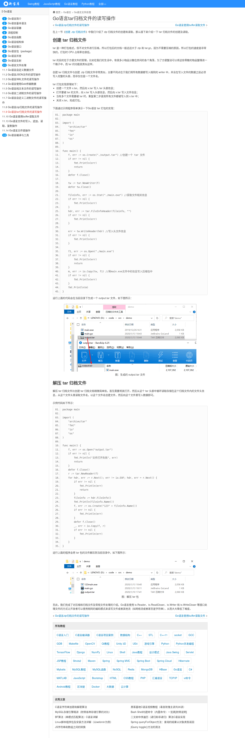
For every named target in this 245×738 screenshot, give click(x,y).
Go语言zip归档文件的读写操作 (25, 107)
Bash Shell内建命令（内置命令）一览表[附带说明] (159, 712)
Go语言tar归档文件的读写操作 (25, 111)
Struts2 (77, 661)
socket (178, 635)
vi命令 (187, 678)
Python (165, 643)
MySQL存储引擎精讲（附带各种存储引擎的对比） (83, 712)
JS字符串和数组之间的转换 (70, 727)
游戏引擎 (149, 643)
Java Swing (172, 652)
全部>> (102, 4)
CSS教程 (129, 678)
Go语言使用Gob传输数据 (22, 84)
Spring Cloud (164, 661)
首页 (58, 12)
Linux (110, 652)
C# (190, 669)
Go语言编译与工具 (18, 135)
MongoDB (146, 669)
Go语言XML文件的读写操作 (23, 79)
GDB (59, 643)
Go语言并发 (14, 56)
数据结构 (125, 635)
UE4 (135, 643)
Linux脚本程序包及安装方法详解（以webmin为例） (84, 722)
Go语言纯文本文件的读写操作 (24, 88)
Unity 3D (121, 643)
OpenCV (90, 643)
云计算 (124, 686)
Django (81, 652)
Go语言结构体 (16, 42)
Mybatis (61, 669)
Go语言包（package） (21, 51)
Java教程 (137, 652)
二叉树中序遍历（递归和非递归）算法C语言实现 (158, 717)
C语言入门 (63, 635)
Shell (122, 652)
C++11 (164, 635)
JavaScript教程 (51, 4)
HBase (163, 669)
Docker (96, 686)
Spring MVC (123, 661)
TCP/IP (173, 678)
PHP (142, 678)
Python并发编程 (185, 643)
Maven (92, 661)
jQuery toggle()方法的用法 (145, 727)
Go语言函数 (14, 37)
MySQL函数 (99, 669)
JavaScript (79, 678)
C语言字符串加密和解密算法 (71, 707)
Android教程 (63, 686)
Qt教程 (105, 643)
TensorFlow (63, 652)
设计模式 (154, 652)
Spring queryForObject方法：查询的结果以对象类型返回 (162, 722)
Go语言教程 (71, 4)
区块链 (81, 686)
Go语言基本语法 (17, 23)
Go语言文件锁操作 (19, 130)
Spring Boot (143, 661)
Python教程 (88, 4)
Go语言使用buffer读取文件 (24, 116)
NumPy (96, 652)
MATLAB (62, 678)
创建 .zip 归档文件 (75, 32)
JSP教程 (61, 661)
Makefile (73, 643)
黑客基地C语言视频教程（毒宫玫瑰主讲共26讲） (158, 707)
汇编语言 (157, 678)
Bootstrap (97, 678)
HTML (113, 678)
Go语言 (8, 11)
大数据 (110, 686)
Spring (106, 661)
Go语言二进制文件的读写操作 (24, 93)
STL (151, 635)
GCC (191, 635)
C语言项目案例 (104, 635)
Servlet (190, 652)
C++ (139, 635)
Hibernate (184, 661)
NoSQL (117, 669)
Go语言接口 (14, 46)
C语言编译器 (82, 635)
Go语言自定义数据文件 (21, 70)
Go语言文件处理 (17, 65)
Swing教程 (33, 4)
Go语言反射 (14, 60)
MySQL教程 (79, 669)
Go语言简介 (14, 18)
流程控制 (13, 32)
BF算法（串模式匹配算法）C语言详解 (76, 717)
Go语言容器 (14, 28)
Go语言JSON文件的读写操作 (24, 74)
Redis (131, 669)
